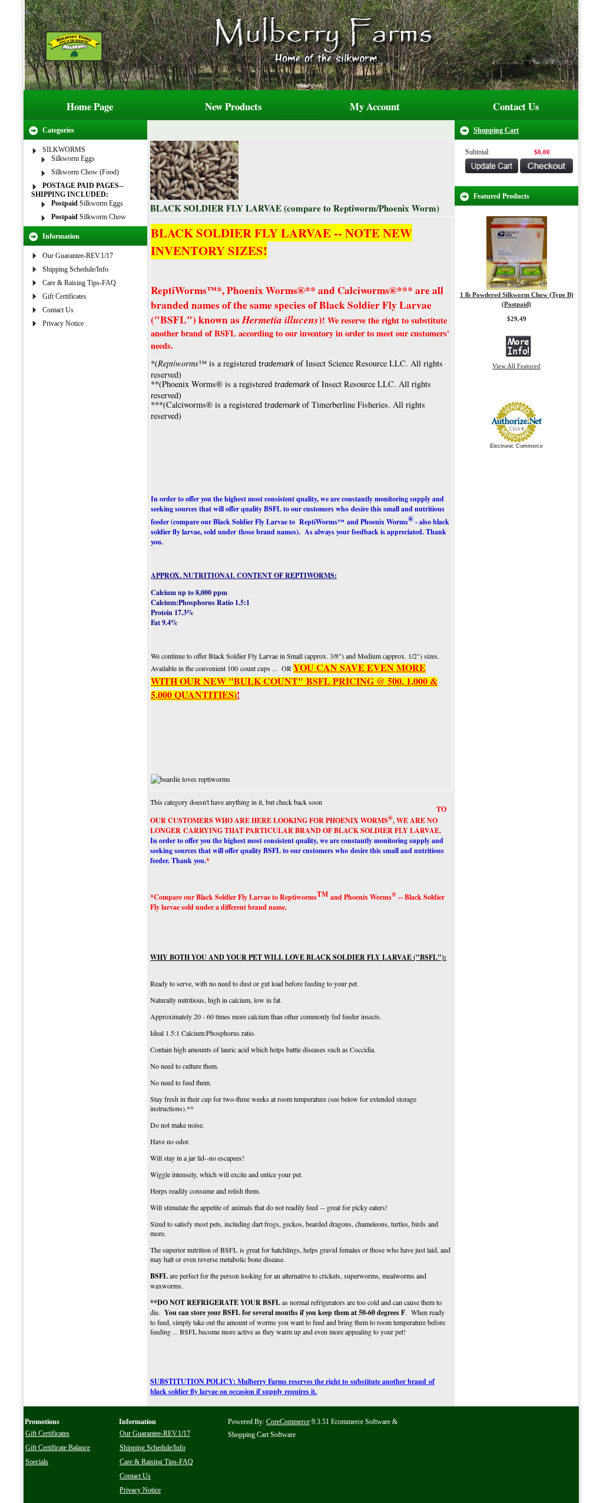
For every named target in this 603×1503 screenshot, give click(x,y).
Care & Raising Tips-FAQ (79, 283)
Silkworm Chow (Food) (85, 172)
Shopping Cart (496, 130)
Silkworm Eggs (73, 158)
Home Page (90, 106)
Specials (36, 1462)
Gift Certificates (64, 296)
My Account (375, 106)
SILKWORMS (63, 150)
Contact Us (516, 106)
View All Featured (516, 365)
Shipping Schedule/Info (75, 269)
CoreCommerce (288, 1422)
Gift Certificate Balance (57, 1447)
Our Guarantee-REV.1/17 (77, 256)
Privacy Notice (63, 323)
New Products (233, 106)
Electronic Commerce (516, 446)
